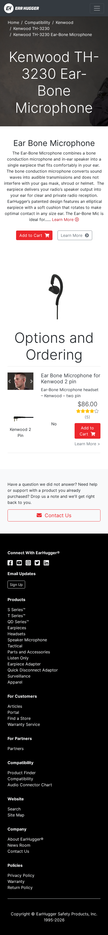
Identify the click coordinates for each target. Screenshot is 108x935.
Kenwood (64, 22)
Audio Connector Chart (30, 784)
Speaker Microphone (27, 639)
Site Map (16, 814)
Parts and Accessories (29, 651)
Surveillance (19, 676)
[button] (11, 285)
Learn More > (87, 443)
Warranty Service (24, 724)
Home (13, 22)
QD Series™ (18, 621)
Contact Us (56, 515)
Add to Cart (32, 235)
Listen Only (18, 657)
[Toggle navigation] (97, 8)
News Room (19, 845)
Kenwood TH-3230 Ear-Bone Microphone (52, 34)
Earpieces (17, 627)
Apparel (15, 682)
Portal (13, 712)
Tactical (15, 645)
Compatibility (37, 22)
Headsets (16, 633)
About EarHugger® (25, 839)
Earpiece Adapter (24, 663)
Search (14, 808)
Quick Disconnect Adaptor (33, 669)
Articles (15, 706)
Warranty (16, 881)
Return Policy (20, 887)
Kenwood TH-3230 (31, 28)
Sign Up (16, 584)
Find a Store (19, 718)
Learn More (63, 219)
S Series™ (16, 609)
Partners (16, 748)
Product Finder (22, 772)
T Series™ (16, 615)
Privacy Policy (21, 875)
